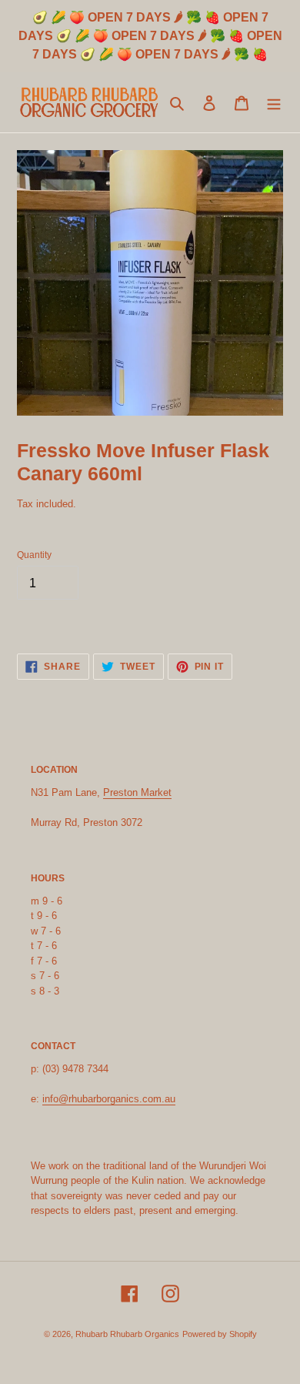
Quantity (34, 555)
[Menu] (274, 102)
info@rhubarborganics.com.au (108, 1099)
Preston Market (137, 792)
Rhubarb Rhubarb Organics (127, 1334)
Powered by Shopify (219, 1334)
